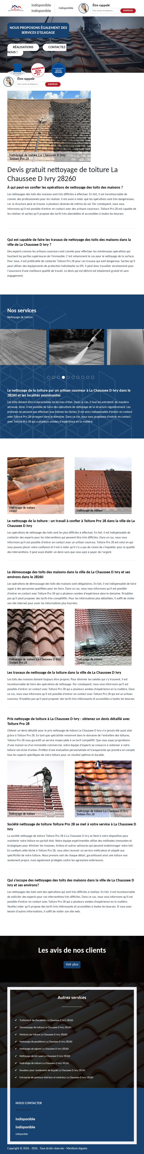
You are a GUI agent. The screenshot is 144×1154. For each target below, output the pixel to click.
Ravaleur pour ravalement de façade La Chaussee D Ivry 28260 (52, 1070)
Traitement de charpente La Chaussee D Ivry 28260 (46, 1020)
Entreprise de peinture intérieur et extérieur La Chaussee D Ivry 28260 (56, 1077)
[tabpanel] (72, 348)
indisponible (41, 5)
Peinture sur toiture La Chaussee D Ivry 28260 (43, 1034)
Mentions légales (76, 1148)
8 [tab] (82, 377)
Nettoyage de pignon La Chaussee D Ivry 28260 (44, 1049)
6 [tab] (73, 377)
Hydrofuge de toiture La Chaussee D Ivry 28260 (44, 1063)
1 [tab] (48, 377)
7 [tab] (78, 377)
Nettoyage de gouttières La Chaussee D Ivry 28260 (46, 1041)
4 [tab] (63, 377)
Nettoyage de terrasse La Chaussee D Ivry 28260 (45, 1056)
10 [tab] (92, 377)
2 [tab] (53, 377)
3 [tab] (58, 377)
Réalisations (23, 47)
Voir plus (72, 964)
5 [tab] (68, 377)
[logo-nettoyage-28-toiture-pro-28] (15, 8)
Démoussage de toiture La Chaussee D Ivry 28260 (45, 1027)
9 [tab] (87, 377)
